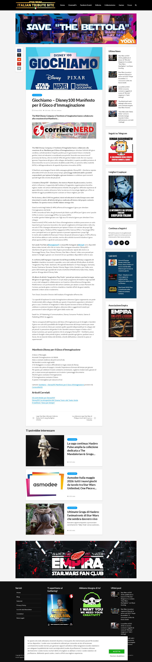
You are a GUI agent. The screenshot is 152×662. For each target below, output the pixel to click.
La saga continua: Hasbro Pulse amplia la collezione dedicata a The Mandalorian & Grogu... (82, 449)
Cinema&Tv (72, 5)
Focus (129, 5)
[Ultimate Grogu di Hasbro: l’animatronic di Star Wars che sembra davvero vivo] (45, 519)
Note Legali (20, 618)
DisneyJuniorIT (53, 245)
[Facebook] (111, 243)
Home (62, 5)
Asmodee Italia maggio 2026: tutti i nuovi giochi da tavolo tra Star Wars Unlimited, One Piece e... (82, 483)
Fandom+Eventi (86, 5)
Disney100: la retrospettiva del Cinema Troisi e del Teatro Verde (55, 400)
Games (121, 5)
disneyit (81, 245)
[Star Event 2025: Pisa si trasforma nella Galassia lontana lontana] (113, 289)
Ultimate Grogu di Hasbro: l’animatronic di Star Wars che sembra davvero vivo (83, 515)
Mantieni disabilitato (117, 656)
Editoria (98, 5)
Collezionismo (110, 5)
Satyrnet (19, 601)
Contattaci (20, 614)
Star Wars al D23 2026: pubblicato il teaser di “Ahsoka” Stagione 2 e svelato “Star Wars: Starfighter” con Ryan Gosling (125, 62)
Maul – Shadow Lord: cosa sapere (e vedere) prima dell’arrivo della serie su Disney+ (125, 279)
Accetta (116, 651)
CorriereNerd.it (37, 387)
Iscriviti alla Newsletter (24, 609)
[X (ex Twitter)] (116, 243)
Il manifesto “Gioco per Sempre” (43, 403)
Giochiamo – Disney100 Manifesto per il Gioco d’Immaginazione (61, 385)
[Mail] (127, 243)
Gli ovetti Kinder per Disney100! (43, 398)
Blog (18, 597)
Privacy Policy (21, 605)
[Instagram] (121, 243)
